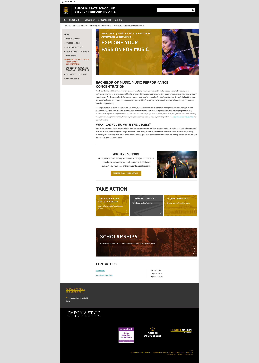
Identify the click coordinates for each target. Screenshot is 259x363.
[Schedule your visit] (146, 205)
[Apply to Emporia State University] (112, 205)
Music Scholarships (74, 47)
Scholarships (104, 20)
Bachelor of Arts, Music (76, 74)
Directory (90, 20)
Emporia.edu (69, 2)
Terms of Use (189, 354)
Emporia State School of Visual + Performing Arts (82, 26)
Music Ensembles (73, 43)
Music (104, 26)
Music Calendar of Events (77, 51)
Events (118, 20)
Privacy (180, 354)
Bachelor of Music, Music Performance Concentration (77, 62)
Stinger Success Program (125, 173)
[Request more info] (180, 205)
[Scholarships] (146, 242)
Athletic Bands (72, 79)
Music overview (73, 39)
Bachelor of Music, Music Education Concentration (77, 69)
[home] (65, 21)
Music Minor (71, 56)
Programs (75, 20)
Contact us (189, 352)
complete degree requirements (183, 117)
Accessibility (171, 354)
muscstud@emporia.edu (104, 275)
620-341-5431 (100, 270)
